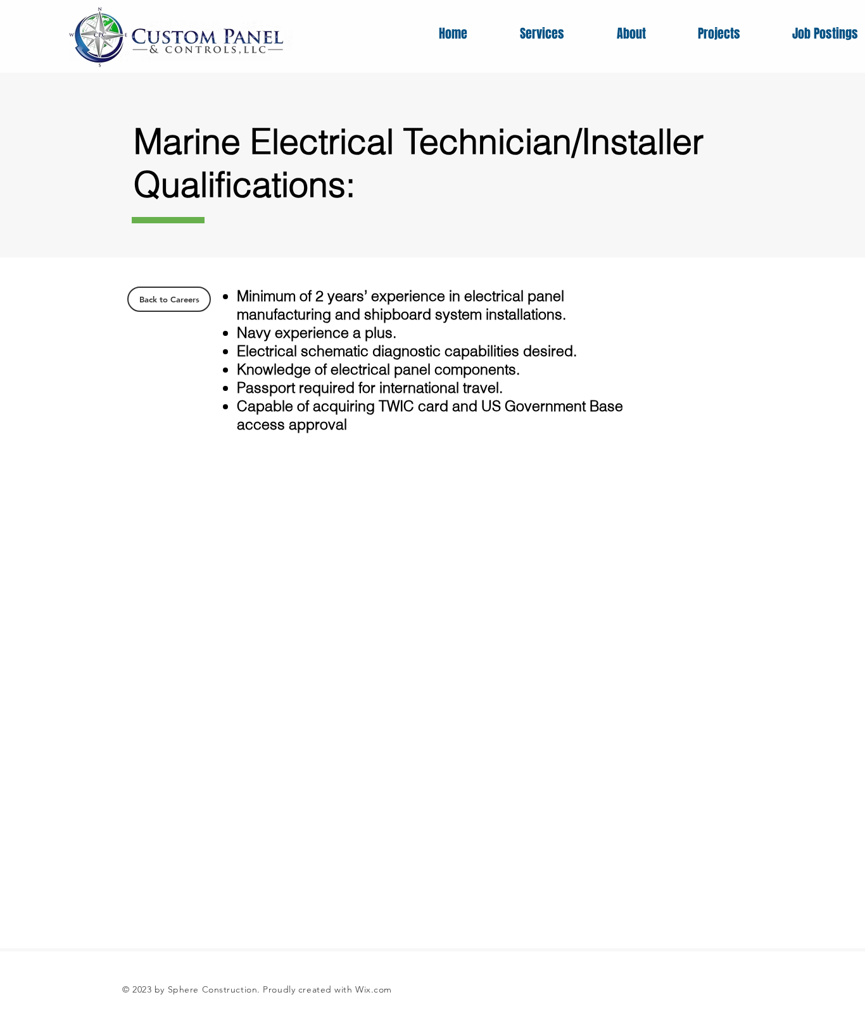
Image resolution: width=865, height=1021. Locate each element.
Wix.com (373, 989)
